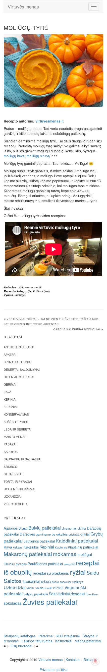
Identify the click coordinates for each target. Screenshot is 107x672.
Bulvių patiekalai (44, 527)
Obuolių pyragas (15, 563)
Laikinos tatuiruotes (37, 640)
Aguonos (11, 528)
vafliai (31, 588)
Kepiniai (10, 399)
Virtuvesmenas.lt (49, 121)
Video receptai (16, 504)
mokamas (64, 553)
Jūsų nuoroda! (21, 645)
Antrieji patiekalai (19, 347)
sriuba (46, 581)
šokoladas (13, 603)
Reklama (90, 659)
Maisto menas (15, 436)
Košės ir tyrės (41, 291)
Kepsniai (10, 407)
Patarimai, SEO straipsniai (59, 635)
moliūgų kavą (14, 155)
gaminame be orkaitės (52, 534)
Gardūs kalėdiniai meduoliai (76, 329)
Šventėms (92, 594)
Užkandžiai (12, 496)
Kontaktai (73, 659)
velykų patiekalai (36, 594)
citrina (82, 528)
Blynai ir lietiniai (17, 362)
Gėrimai (10, 384)
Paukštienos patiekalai (45, 563)
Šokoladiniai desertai (67, 593)
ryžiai (78, 572)
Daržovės (27, 534)
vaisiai (40, 588)
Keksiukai (31, 547)
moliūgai (20, 295)
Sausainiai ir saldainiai (22, 459)
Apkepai (10, 354)
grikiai (85, 534)
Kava (7, 392)
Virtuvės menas (23, 6)
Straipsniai (13, 474)
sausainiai (31, 581)
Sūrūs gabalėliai (61, 582)
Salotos (11, 451)
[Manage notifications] (95, 661)
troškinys (77, 582)
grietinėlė (74, 534)
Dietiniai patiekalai (19, 377)
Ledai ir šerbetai (17, 429)
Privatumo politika (53, 669)
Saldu (93, 572)
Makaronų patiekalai (28, 553)
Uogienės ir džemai (19, 489)
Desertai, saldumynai (22, 369)
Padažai (10, 444)
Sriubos (10, 466)
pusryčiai (69, 564)
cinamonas (69, 528)
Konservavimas (16, 414)
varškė (58, 587)
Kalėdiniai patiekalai (77, 540)
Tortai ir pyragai (18, 481)
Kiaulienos (61, 547)
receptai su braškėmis (51, 573)
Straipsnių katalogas (20, 635)
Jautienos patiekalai (39, 541)
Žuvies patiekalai (50, 601)
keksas (17, 547)
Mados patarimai (88, 640)
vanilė (48, 588)
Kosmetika (63, 640)
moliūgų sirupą (38, 155)
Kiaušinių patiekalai (83, 547)
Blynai (23, 528)
